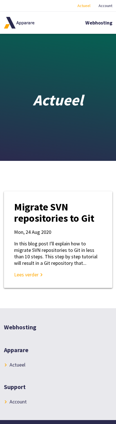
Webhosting (98, 22)
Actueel (83, 5)
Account (105, 5)
